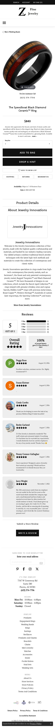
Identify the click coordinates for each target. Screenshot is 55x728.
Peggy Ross (21, 360)
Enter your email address (27, 556)
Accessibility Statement (27, 716)
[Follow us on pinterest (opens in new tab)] (17, 569)
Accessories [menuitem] (27, 654)
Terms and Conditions (27, 691)
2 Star (23, 329)
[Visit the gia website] (31, 702)
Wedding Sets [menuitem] (27, 668)
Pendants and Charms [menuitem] (27, 638)
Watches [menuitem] (27, 651)
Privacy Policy (27, 688)
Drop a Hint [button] (27, 161)
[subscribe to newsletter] (41, 563)
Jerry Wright (22, 481)
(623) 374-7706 (27, 97)
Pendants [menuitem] (27, 617)
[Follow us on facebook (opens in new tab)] (23, 569)
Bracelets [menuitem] (27, 641)
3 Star (23, 327)
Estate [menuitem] (27, 658)
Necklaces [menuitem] (27, 634)
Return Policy (12, 711)
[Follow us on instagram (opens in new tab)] (30, 569)
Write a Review (27, 533)
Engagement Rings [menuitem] (27, 621)
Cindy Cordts (22, 402)
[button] (16, 2)
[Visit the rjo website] (40, 702)
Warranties (43, 177)
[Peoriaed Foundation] (24, 702)
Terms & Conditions (40, 711)
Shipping (10, 177)
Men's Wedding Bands (12, 32)
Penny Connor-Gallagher (27, 454)
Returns (26, 177)
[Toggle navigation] (4, 23)
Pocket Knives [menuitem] (27, 661)
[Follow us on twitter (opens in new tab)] (37, 569)
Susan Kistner (22, 382)
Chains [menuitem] (27, 644)
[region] (27, 65)
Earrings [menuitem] (27, 631)
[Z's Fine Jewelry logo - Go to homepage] (28, 11)
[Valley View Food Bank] (16, 702)
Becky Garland (23, 424)
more (34, 136)
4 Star (23, 324)
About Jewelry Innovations (27, 210)
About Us (27, 678)
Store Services (27, 681)
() (48, 321)
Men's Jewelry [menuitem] (27, 648)
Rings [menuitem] (27, 627)
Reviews (27, 314)
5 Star (23, 321)
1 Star (23, 332)
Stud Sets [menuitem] (27, 664)
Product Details (27, 203)
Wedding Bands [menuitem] (27, 624)
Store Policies (27, 685)
